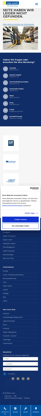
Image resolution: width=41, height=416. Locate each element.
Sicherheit (6, 328)
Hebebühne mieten (9, 243)
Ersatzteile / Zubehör (10, 336)
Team (5, 282)
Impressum (8, 396)
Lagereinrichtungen (9, 321)
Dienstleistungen (8, 255)
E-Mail (6, 359)
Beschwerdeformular (9, 278)
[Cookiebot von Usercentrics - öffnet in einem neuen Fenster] (30, 188)
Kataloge (6, 293)
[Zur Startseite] (11, 4)
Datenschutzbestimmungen (12, 205)
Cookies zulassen (20, 219)
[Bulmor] (11, 162)
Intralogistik (6, 232)
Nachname (7, 369)
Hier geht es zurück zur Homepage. (18, 24)
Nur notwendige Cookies (20, 226)
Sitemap (26, 398)
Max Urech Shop (8, 258)
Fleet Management (9, 247)
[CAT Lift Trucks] (11, 143)
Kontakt (5, 271)
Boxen (5, 325)
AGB (15, 396)
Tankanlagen (7, 340)
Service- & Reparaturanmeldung (13, 275)
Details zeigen (30, 213)
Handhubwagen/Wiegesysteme (13, 317)
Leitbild (5, 290)
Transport (6, 313)
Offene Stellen (7, 286)
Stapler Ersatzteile (9, 251)
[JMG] (11, 181)
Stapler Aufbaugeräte (10, 332)
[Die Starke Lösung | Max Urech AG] (13, 378)
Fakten (5, 301)
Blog (4, 297)
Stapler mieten (7, 240)
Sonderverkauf (7, 343)
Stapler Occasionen (9, 236)
